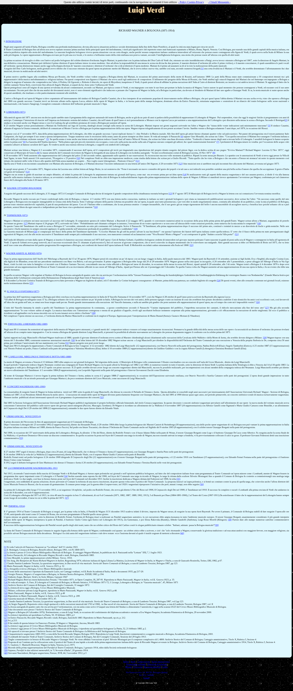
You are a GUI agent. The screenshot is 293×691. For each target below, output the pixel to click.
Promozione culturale (136, 664)
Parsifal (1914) (16, 506)
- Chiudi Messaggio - (219, 2)
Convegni (137, 667)
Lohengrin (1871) (15, 112)
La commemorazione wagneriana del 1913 (32, 468)
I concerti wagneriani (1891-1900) (26, 386)
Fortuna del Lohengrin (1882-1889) (27, 324)
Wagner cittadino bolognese (24, 188)
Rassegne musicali (152, 667)
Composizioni (143, 661)
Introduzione (14, 41)
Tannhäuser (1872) (17, 215)
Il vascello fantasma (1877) (23, 291)
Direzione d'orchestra (157, 664)
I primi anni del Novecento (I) (23, 416)
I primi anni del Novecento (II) (24, 446)
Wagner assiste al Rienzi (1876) (24, 253)
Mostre (128, 667)
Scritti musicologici (161, 661)
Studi (133, 661)
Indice (126, 661)
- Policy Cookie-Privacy (191, 2)
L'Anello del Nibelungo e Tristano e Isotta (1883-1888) (39, 356)
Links (165, 667)
